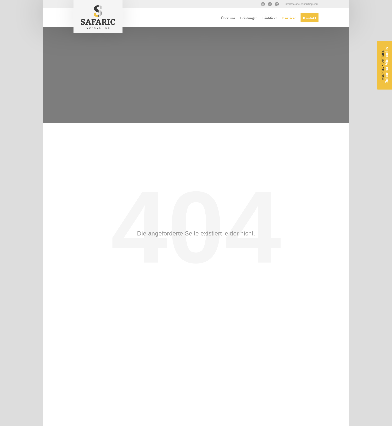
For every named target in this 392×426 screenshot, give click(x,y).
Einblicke (269, 18)
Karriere (289, 18)
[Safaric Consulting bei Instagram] (264, 3)
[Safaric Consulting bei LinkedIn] (271, 3)
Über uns (228, 18)
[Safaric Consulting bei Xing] (278, 3)
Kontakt (309, 18)
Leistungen (248, 18)
